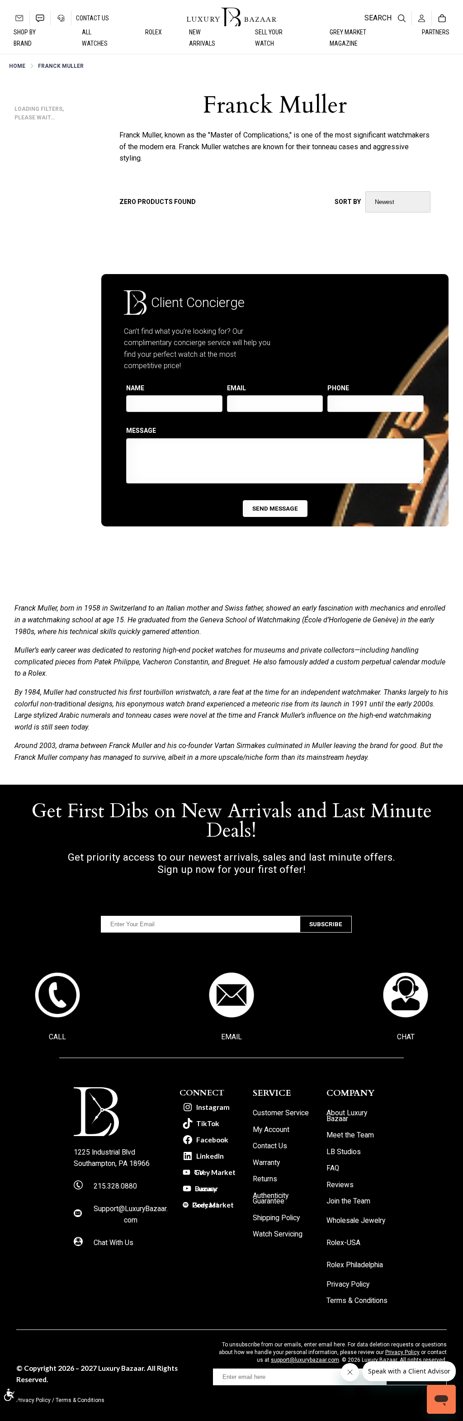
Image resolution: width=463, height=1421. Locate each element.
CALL (57, 1037)
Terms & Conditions (80, 1400)
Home (17, 66)
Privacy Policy (402, 1352)
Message (141, 430)
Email (236, 388)
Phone (338, 388)
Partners (435, 32)
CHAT (406, 1037)
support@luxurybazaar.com (305, 1360)
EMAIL (231, 1037)
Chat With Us (113, 1243)
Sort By (348, 201)
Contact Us (92, 18)
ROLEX (153, 32)
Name (135, 388)
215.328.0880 (115, 1186)
